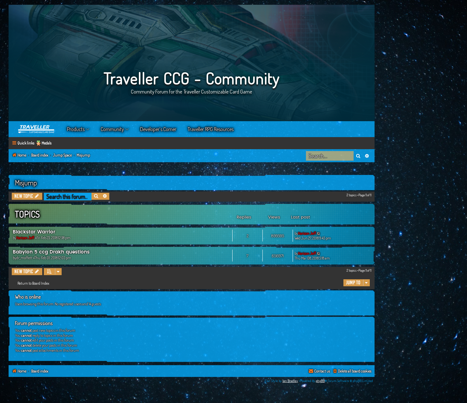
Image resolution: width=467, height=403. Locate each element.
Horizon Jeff (25, 237)
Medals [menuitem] (46, 143)
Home (36, 129)
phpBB (320, 381)
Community (112, 129)
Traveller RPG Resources (211, 129)
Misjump (26, 182)
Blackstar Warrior (34, 232)
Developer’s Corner (158, 129)
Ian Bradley (290, 381)
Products (76, 129)
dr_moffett (24, 257)
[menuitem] (351, 371)
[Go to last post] (319, 233)
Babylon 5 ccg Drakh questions (51, 252)
